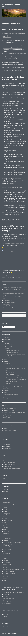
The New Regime (7, 575)
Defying (5, 522)
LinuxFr (5, 489)
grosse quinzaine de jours (11, 240)
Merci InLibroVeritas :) (12, 29)
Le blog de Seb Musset (9, 462)
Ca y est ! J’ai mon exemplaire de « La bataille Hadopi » (14, 228)
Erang (5, 524)
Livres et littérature (10, 345)
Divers (5, 359)
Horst (4, 535)
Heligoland (6, 531)
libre (20, 70)
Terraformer (6, 567)
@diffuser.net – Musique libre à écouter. (13, 592)
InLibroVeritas (7, 36)
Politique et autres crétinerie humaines (13, 387)
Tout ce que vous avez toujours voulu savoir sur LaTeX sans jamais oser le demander (12, 47)
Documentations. (7, 300)
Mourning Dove (7, 553)
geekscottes (18, 68)
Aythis (5, 509)
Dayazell (5, 518)
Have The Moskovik (8, 598)
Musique (7, 348)
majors (9, 220)
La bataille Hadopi (11, 83)
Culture (14, 67)
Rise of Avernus (7, 564)
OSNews (5, 491)
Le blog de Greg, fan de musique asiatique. (14, 412)
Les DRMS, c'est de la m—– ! (10, 385)
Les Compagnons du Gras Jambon (12, 542)
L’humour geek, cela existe (10, 58)
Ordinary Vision (7, 555)
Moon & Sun (6, 547)
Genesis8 (5, 616)
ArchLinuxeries (10, 372)
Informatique (6, 363)
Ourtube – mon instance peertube (12, 468)
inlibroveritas (14, 70)
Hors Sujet (6, 533)
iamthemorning (7, 536)
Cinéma (7, 343)
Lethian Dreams (7, 544)
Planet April (6, 627)
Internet (20, 275)
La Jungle (5, 540)
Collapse (5, 511)
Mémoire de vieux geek (11, 381)
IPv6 (5, 123)
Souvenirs (6, 388)
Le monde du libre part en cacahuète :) (15, 368)
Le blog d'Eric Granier (9, 410)
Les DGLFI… (6, 304)
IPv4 (17, 112)
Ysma (4, 580)
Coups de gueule (7, 339)
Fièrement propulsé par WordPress (9, 633)
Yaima (5, 578)
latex (18, 70)
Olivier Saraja (6, 446)
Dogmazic (6, 596)
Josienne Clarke (7, 538)
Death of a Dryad (7, 520)
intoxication (4, 220)
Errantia (5, 527)
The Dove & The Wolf (8, 571)
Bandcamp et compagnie (12, 350)
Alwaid (5, 507)
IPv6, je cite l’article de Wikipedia (13, 187)
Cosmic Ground (7, 515)
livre (8, 71)
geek (15, 68)
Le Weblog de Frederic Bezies (8, 632)
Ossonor (5, 557)
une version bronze (16, 243)
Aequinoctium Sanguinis (9, 504)
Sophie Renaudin (7, 448)
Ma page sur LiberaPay (9, 464)
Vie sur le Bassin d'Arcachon (10, 394)
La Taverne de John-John (10, 408)
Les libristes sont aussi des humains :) (16, 376)
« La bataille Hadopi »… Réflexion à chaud (13, 78)
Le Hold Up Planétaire (9, 53)
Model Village (6, 546)
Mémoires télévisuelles (11, 346)
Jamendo (5, 600)
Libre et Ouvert (7, 479)
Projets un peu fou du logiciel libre (15, 377)
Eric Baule (6, 526)
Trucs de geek (10, 68)
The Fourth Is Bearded (9, 573)
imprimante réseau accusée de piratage (14, 98)
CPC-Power (6, 614)
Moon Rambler (7, 549)
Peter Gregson (7, 562)
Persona (5, 560)
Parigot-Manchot (8, 414)
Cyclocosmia (6, 516)
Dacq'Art (5, 428)
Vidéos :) (5, 392)
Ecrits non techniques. (9, 302)
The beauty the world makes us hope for (13, 569)
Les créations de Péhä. (9, 432)
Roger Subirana (7, 603)
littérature (4, 71)
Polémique (6, 397)
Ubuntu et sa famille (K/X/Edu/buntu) (16, 379)
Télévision (6, 390)
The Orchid (6, 577)
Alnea (4, 505)
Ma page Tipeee (7, 466)
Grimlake (5, 529)
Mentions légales (7, 306)
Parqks (5, 558)
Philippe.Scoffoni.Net (8, 416)
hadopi (12, 219)
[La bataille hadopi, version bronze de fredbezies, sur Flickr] (14, 259)
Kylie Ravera (6, 444)
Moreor (5, 551)
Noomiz (8, 357)
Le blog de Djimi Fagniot (9, 430)
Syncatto (5, 566)
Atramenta (6, 442)
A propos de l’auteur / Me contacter (12, 287)
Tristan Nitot (6, 417)
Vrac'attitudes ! (7, 396)
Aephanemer (6, 502)
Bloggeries (6, 337)
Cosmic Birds (6, 513)
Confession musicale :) (12, 352)
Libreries (18, 67)
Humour (9, 70)
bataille (9, 219)
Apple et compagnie (10, 365)
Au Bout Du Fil (7, 594)
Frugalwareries (10, 374)
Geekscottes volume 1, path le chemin (13, 57)
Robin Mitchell (7, 601)
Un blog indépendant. (9, 307)
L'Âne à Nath (6, 460)
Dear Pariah (6, 459)
